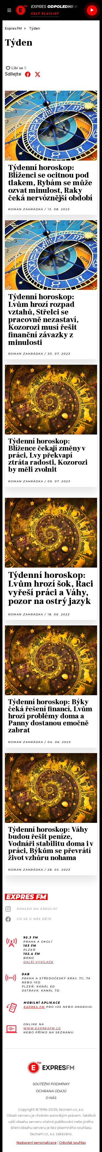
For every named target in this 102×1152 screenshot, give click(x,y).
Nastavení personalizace (37, 1143)
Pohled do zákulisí (37, 909)
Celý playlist (45, 13)
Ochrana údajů (51, 1091)
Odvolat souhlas (72, 1143)
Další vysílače (38, 962)
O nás (51, 1098)
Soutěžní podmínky (51, 1084)
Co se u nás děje (34, 919)
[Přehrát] (92, 10)
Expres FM (34, 1007)
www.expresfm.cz (42, 1028)
